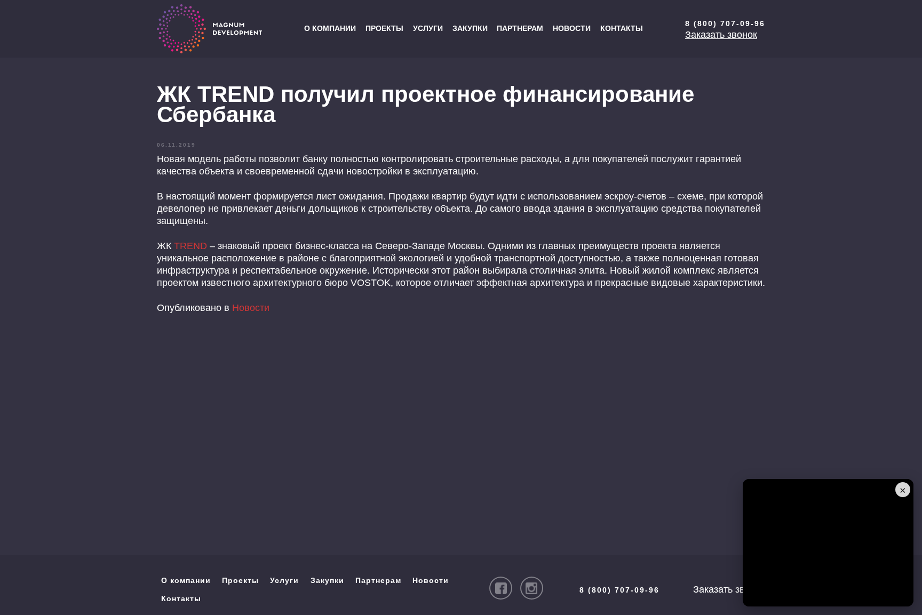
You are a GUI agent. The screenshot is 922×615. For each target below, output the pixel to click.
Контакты (621, 28)
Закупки (470, 28)
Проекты (384, 28)
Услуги (428, 28)
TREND (190, 246)
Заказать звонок (721, 34)
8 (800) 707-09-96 (725, 23)
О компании (330, 28)
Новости (572, 28)
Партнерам (520, 28)
